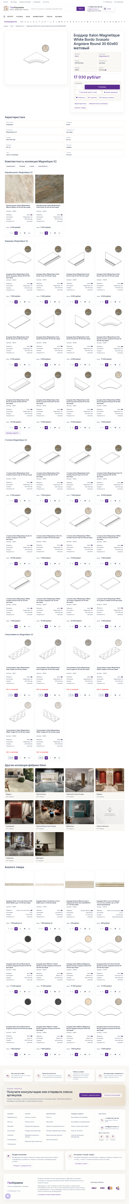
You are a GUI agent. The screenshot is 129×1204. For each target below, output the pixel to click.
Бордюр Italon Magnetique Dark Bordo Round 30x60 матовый (17, 338)
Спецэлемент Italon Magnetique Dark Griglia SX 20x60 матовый (78, 668)
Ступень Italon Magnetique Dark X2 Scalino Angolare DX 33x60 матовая (109, 474)
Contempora (58, 912)
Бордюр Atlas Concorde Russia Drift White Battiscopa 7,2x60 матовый (19, 902)
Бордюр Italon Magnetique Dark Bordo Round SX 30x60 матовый (78, 338)
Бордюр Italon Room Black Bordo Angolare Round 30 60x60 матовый (19, 1027)
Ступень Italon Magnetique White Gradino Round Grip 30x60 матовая (79, 537)
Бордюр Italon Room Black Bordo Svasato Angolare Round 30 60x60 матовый (18, 965)
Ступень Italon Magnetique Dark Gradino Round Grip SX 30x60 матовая (78, 474)
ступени (31, 166)
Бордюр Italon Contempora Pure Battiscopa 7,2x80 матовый (48, 902)
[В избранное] (24, 233)
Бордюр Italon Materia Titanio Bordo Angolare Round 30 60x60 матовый (48, 1028)
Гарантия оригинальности (55, 1126)
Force (121, 912)
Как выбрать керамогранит (80, 1122)
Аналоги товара (80, 108)
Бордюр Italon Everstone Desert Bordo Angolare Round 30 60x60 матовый (108, 1028)
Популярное (11, 1144)
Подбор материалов (32, 1126)
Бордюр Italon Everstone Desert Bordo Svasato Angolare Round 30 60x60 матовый (109, 965)
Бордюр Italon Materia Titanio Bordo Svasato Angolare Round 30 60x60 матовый (48, 965)
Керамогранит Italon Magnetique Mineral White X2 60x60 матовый (18, 206)
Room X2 (29, 975)
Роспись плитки (30, 1117)
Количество (78, 83)
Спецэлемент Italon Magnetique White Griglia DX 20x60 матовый (18, 731)
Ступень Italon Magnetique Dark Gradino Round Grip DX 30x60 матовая (47, 474)
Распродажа (11, 1139)
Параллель (89, 912)
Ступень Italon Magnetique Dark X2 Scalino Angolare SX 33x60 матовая (19, 537)
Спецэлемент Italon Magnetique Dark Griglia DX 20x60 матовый (48, 668)
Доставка (14, 2)
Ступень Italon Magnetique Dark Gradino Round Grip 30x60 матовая (19, 474)
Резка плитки (29, 1122)
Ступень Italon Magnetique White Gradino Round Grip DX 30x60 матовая (109, 537)
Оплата (5, 2)
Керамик (15, 1182)
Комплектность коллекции (98, 103)
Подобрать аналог (81, 1163)
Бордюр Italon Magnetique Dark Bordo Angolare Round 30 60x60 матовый (18, 275)
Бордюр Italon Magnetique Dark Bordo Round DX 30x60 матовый (48, 338)
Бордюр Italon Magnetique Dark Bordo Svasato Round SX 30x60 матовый (78, 401)
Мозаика (58, 16)
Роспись (19, 16)
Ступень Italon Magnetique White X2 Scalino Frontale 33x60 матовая (109, 599)
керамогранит (10, 166)
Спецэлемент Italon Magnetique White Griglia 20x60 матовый (108, 668)
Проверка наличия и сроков (32, 1136)
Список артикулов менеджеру (77, 1136)
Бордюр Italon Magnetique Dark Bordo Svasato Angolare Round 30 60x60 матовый (109, 338)
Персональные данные (54, 1135)
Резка (28, 16)
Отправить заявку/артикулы (90, 1095)
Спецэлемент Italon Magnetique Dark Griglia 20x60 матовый (18, 668)
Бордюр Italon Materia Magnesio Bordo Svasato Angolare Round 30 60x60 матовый (79, 965)
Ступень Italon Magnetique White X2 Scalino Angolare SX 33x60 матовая (78, 600)
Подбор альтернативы (33, 1130)
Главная (5, 26)
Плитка (49, 16)
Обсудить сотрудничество (22, 1165)
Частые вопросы (52, 1139)
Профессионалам (24, 2)
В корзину (102, 87)
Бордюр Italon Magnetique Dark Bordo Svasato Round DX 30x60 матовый (47, 401)
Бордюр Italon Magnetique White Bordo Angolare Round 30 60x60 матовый (108, 401)
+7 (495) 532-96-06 (94, 7)
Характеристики (80, 103)
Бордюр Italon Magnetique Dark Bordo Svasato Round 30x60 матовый (17, 401)
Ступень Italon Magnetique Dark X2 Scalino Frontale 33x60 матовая (49, 537)
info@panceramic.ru (93, 9)
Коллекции (11, 1130)
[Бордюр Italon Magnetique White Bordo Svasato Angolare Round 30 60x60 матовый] (36, 57)
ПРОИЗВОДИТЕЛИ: (10, 22)
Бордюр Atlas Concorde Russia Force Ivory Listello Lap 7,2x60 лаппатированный (108, 902)
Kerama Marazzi (85, 910)
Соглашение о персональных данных (49, 1194)
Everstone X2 (119, 975)
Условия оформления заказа (56, 1130)
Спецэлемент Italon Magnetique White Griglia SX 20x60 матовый (48, 731)
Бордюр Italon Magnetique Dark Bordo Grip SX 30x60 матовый (108, 275)
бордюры (22, 166)
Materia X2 (59, 975)
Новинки (10, 1135)
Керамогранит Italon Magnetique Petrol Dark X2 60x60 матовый (48, 206)
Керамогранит (38, 16)
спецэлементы (43, 166)
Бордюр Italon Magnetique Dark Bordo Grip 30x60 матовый (47, 275)
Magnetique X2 (20, 26)
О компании (36, 2)
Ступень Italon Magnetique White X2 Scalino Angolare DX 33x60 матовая (48, 600)
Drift (31, 912)
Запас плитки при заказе (79, 1126)
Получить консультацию (112, 1095)
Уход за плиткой (76, 1130)
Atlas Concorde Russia (23, 910)
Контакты (46, 2)
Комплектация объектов (33, 1141)
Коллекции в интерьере (79, 1117)
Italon (11, 26)
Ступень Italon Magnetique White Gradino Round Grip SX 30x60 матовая (18, 600)
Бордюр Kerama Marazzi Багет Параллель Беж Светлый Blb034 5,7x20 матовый (78, 902)
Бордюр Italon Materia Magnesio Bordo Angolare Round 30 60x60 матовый (78, 1028)
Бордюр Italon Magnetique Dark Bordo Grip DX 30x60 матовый (78, 275)
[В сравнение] (29, 233)
